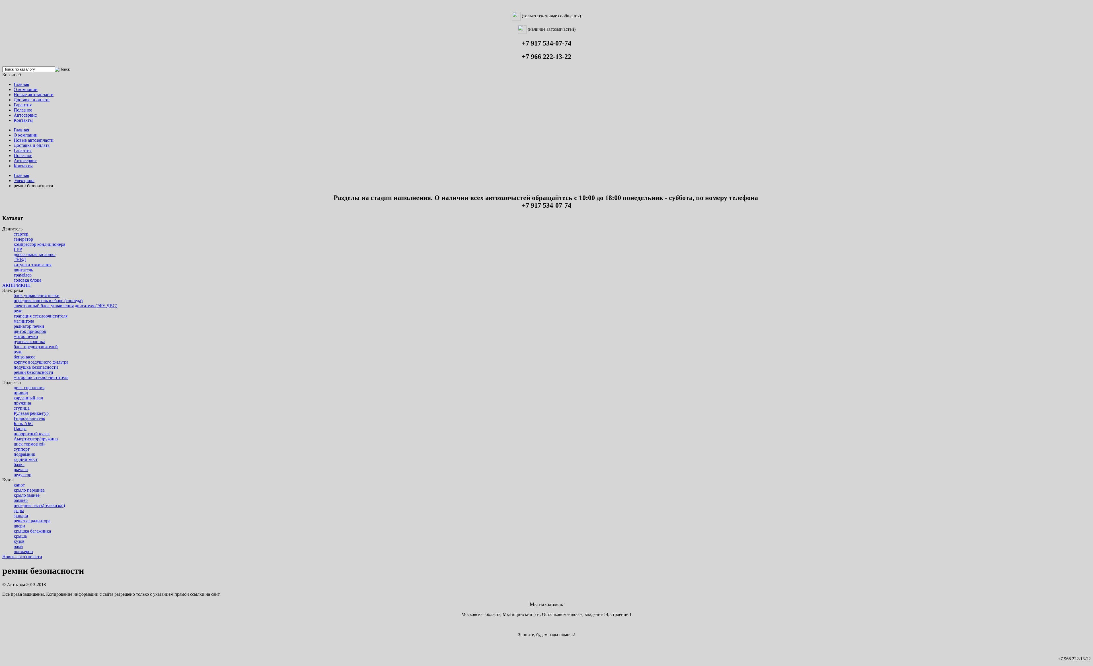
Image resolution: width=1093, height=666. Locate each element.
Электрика (24, 180)
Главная (21, 175)
